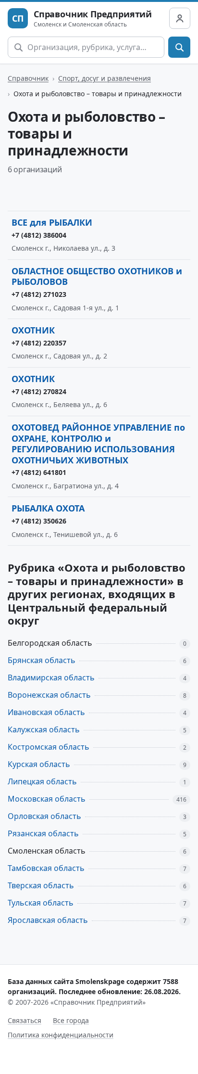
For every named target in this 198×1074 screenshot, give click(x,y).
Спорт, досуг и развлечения (104, 78)
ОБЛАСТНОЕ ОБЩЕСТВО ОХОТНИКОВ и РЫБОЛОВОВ (97, 276)
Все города (71, 1020)
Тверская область (41, 885)
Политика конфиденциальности (60, 1034)
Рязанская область (43, 833)
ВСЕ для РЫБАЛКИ (52, 222)
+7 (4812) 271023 (39, 294)
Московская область (47, 798)
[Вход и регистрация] (179, 18)
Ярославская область (48, 920)
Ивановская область (46, 712)
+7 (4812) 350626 (39, 520)
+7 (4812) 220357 (39, 342)
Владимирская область (51, 677)
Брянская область (41, 660)
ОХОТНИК (33, 330)
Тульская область (41, 902)
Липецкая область (42, 781)
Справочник (28, 78)
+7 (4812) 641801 (39, 472)
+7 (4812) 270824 (39, 391)
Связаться (24, 1020)
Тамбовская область (46, 868)
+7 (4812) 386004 (39, 235)
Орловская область (44, 816)
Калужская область (44, 729)
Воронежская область (49, 695)
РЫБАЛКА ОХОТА (48, 508)
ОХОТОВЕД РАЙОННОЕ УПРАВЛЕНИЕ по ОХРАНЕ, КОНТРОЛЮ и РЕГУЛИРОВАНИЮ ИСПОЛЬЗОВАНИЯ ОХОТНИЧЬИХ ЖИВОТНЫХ (98, 444)
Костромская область (48, 747)
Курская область (39, 764)
